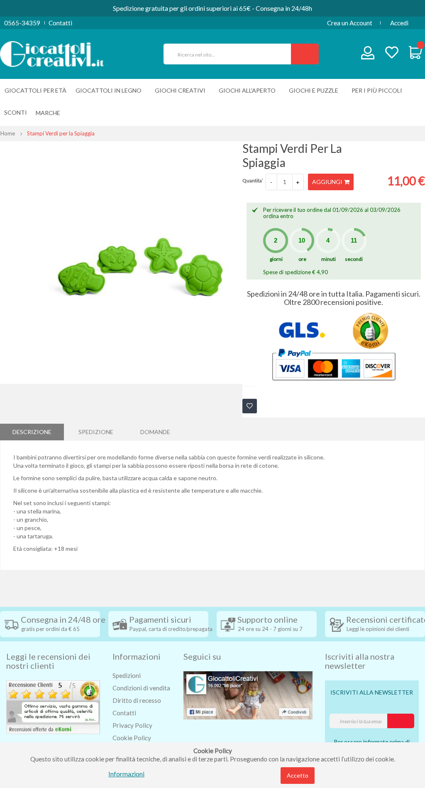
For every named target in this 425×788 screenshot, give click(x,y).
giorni (276, 259)
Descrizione (31, 431)
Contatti (60, 23)
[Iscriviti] (400, 721)
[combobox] (231, 54)
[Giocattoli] (52, 53)
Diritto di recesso (136, 700)
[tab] (32, 432)
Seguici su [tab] (202, 656)
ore (302, 259)
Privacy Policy (132, 725)
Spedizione (95, 431)
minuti (328, 259)
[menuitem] (50, 113)
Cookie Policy (131, 737)
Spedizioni (126, 675)
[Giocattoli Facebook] (248, 694)
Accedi (399, 23)
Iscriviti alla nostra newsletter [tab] (359, 661)
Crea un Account (349, 23)
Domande (155, 431)
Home (7, 133)
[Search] (305, 54)
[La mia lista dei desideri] (391, 53)
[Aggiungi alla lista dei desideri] (249, 406)
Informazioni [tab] (136, 656)
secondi (354, 259)
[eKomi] (53, 706)
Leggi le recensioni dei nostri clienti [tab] (48, 661)
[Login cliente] (368, 55)
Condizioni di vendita (141, 688)
